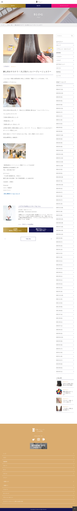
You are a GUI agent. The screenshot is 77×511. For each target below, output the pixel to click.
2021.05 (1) (59, 322)
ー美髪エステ (6, 481)
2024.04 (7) (59, 192)
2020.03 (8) (59, 341)
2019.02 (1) (59, 371)
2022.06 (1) (59, 272)
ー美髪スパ (5, 485)
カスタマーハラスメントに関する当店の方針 (13, 501)
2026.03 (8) (59, 104)
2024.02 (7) (59, 200)
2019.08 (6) (59, 367)
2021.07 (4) (59, 314)
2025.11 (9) (59, 119)
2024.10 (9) (59, 169)
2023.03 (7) (59, 241)
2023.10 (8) (59, 215)
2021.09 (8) (59, 306)
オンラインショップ (64, 5)
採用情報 (58, 52)
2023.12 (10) (59, 207)
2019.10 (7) (59, 360)
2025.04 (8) (59, 146)
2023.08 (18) (59, 222)
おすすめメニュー (60, 64)
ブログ (4, 457)
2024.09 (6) (59, 173)
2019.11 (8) (59, 356)
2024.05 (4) (59, 188)
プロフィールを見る (27, 224)
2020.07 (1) (59, 325)
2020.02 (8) (59, 344)
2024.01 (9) (59, 203)
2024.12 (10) (59, 161)
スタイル (58, 68)
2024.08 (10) (59, 177)
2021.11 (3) (59, 299)
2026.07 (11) (59, 89)
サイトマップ (6, 493)
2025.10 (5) (59, 123)
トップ (4, 453)
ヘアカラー (59, 56)
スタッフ (58, 45)
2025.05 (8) (59, 142)
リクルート (5, 489)
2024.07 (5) (59, 181)
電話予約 (38, 5)
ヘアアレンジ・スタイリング (63, 49)
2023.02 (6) (59, 245)
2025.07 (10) (59, 135)
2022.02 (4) (59, 287)
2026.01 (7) (59, 112)
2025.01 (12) (59, 158)
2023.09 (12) (59, 219)
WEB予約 (13, 5)
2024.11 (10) (59, 165)
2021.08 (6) (59, 310)
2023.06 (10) (59, 230)
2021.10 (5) (59, 303)
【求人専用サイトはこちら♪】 (11, 193)
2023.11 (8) (59, 211)
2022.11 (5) (59, 257)
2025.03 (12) (59, 150)
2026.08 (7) (59, 85)
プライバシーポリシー (8, 497)
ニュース (58, 75)
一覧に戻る (28, 238)
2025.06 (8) (59, 139)
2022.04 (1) (59, 280)
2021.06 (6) (59, 318)
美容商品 (58, 71)
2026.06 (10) (59, 93)
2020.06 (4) (59, 329)
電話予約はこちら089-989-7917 (41, 229)
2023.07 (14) (59, 226)
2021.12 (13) (59, 295)
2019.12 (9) (59, 352)
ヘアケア (58, 60)
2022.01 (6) (59, 291)
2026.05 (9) (59, 97)
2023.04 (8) (59, 238)
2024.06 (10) (59, 184)
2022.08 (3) (59, 268)
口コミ (4, 469)
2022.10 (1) (59, 261)
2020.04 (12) (59, 337)
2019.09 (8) (59, 364)
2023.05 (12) (59, 234)
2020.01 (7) (59, 348)
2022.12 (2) (59, 253)
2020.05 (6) (59, 333)
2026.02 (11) (59, 108)
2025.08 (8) (59, 131)
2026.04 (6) (59, 100)
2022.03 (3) (59, 283)
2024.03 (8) (59, 196)
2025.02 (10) (59, 154)
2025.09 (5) (59, 127)
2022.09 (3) (59, 264)
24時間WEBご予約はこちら (15, 229)
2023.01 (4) (59, 249)
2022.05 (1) (59, 276)
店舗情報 (5, 461)
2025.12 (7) (59, 116)
